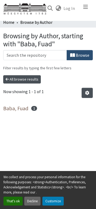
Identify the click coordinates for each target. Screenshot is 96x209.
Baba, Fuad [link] (15, 108)
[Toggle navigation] (85, 8)
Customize (53, 201)
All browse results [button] (23, 79)
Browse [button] (82, 55)
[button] (50, 8)
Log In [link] (69, 8)
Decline (32, 201)
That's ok (13, 201)
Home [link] (8, 22)
